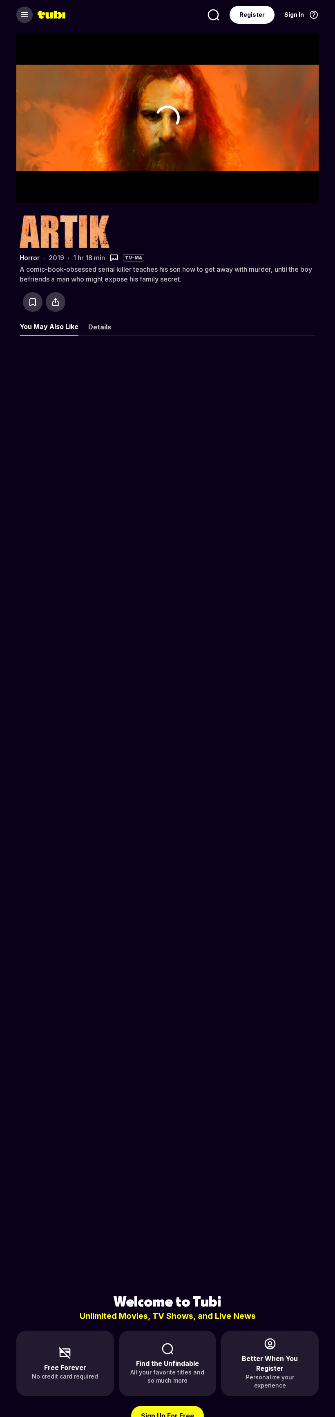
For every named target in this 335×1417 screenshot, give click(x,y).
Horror (30, 258)
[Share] (55, 302)
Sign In (294, 14)
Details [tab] (99, 327)
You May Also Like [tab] (49, 326)
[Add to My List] (32, 302)
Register (252, 14)
